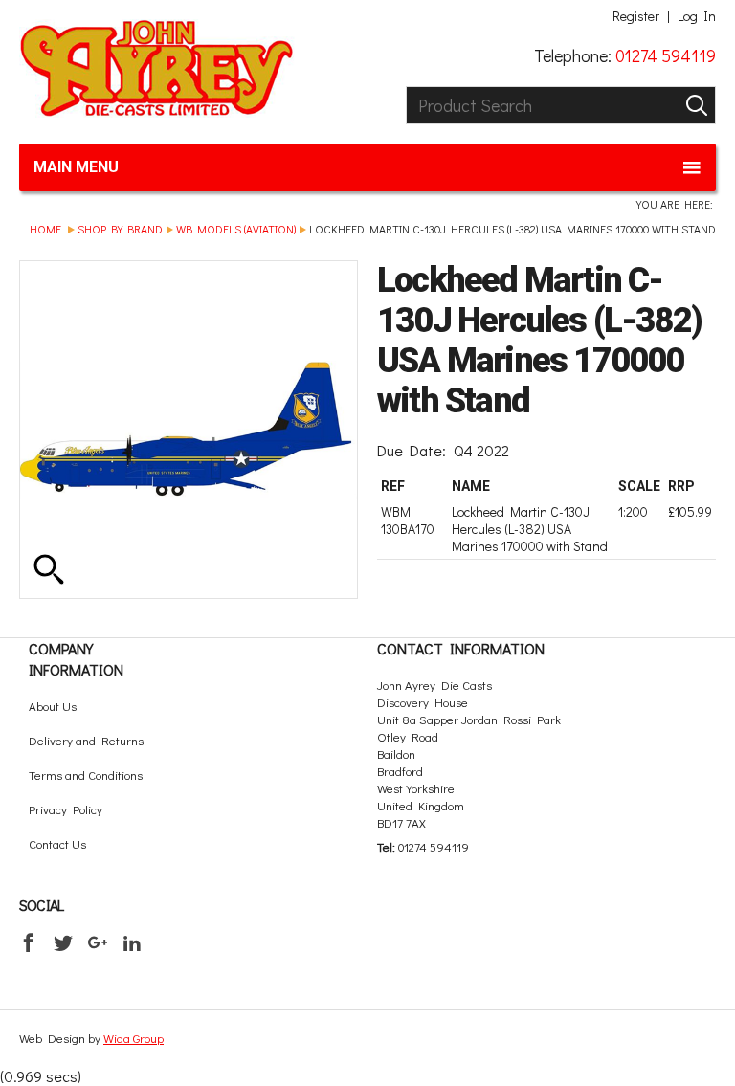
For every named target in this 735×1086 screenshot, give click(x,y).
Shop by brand (120, 228)
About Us (53, 706)
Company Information (76, 658)
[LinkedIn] (132, 942)
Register (635, 16)
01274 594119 (665, 55)
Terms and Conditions (86, 774)
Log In (697, 16)
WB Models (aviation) (236, 228)
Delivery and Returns (86, 740)
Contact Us (57, 843)
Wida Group (133, 1038)
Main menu (76, 167)
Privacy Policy (65, 809)
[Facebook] (28, 942)
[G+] (97, 942)
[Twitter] (63, 942)
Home (45, 228)
